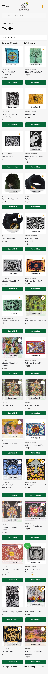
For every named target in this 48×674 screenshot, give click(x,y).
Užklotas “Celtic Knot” (33, 281)
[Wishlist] (20, 49)
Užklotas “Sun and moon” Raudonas (35, 570)
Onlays (4, 69)
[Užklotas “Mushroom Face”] (35, 469)
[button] (44, 6)
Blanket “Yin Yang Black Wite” (34, 158)
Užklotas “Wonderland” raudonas (34, 652)
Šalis (27, 199)
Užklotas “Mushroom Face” (35, 485)
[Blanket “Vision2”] (12, 141)
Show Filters (10, 37)
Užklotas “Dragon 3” (33, 363)
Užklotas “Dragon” (9, 405)
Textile (11, 69)
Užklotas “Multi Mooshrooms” (7, 486)
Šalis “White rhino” (9, 239)
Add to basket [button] (12, 167)
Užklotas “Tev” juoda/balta (12, 612)
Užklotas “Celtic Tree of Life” (10, 322)
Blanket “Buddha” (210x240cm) (8, 73)
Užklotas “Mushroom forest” (10, 528)
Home (4, 23)
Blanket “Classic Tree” (33, 72)
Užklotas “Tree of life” (33, 612)
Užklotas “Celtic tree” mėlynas (10, 364)
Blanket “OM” (30, 114)
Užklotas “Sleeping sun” (34, 526)
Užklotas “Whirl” (8, 651)
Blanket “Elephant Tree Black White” (10, 115)
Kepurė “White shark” (10, 199)
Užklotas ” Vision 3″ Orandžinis (32, 240)
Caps (4, 196)
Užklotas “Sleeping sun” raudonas (11, 570)
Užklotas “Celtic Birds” (10, 281)
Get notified (12, 82)
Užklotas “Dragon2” (32, 405)
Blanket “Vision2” (8, 157)
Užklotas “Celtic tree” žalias (35, 321)
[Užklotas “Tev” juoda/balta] (12, 596)
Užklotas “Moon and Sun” (34, 445)
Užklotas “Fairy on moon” (11, 443)
